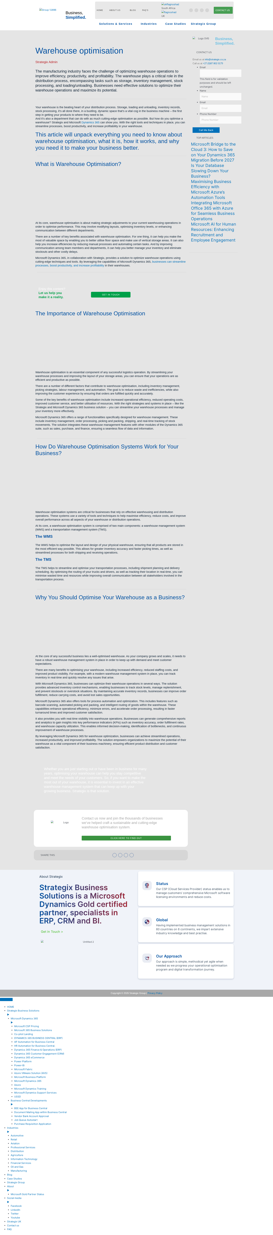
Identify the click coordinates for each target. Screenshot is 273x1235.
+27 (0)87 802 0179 (213, 63)
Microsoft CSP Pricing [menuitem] (26, 1026)
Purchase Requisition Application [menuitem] (32, 1123)
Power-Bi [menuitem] (19, 1065)
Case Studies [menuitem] (14, 1178)
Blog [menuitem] (9, 1174)
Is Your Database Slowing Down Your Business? (210, 171)
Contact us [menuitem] (13, 1225)
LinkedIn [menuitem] (15, 1209)
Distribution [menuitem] (17, 1151)
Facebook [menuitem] (16, 1205)
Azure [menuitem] (17, 1084)
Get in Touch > (52, 932)
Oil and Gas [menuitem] (17, 1166)
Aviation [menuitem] (15, 1143)
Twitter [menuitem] (15, 1213)
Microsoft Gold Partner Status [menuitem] (27, 1194)
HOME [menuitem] (10, 1006)
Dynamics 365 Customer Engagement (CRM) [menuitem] (39, 1053)
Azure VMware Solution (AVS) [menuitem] (30, 1073)
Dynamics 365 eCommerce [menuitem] (29, 1057)
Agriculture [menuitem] (17, 1155)
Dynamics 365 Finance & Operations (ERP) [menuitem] (38, 1049)
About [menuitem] (10, 1188)
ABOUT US (114, 10)
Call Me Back (206, 130)
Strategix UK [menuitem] (14, 1221)
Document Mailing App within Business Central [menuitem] (40, 1112)
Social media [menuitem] (14, 1200)
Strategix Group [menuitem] (16, 1182)
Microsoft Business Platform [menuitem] (30, 1077)
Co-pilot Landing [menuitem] (23, 1034)
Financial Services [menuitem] (21, 1162)
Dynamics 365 (91, 122)
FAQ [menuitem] (9, 1229)
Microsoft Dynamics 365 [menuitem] (27, 1080)
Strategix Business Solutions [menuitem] (23, 1012)
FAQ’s (145, 10)
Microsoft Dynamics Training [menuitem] (30, 1088)
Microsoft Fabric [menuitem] (23, 1069)
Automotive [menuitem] (17, 1135)
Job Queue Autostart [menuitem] (25, 1119)
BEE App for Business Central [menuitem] (30, 1108)
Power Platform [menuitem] (23, 1061)
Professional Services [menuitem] (23, 1147)
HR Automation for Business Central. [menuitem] (34, 1045)
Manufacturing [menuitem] (19, 1170)
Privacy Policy (155, 993)
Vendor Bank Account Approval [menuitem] (31, 1116)
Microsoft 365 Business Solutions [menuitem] (33, 1030)
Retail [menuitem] (14, 1139)
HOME (100, 10)
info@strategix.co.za (215, 59)
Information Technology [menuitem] (24, 1159)
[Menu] (6, 999)
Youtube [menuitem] (15, 1217)
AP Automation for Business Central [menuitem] (34, 1041)
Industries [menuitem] (12, 1129)
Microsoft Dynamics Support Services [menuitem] (35, 1092)
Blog (133, 10)
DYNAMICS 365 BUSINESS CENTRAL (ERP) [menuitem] (38, 1038)
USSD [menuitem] (17, 1096)
